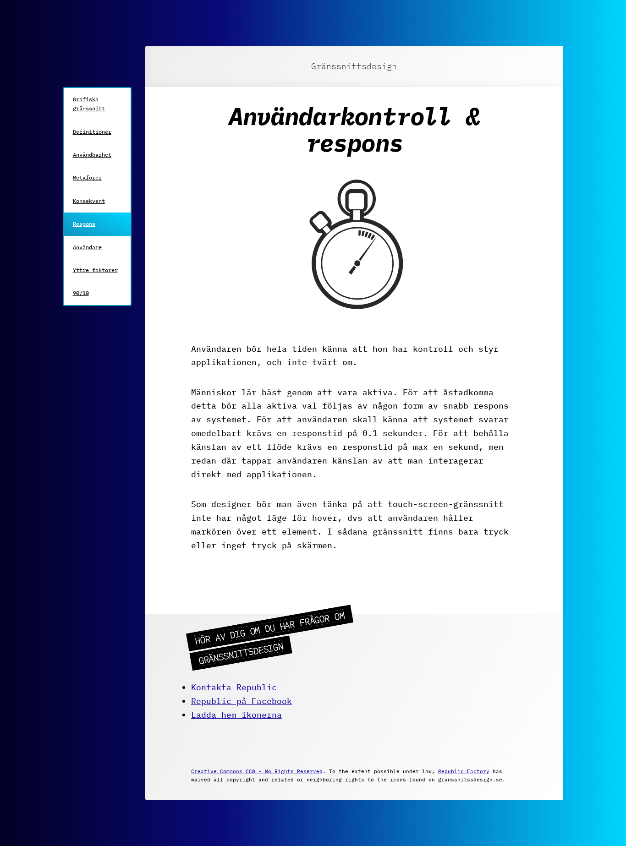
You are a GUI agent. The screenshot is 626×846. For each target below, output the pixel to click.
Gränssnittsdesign (354, 66)
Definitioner (92, 131)
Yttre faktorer (95, 270)
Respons (84, 223)
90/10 (81, 292)
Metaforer (87, 177)
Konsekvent (89, 200)
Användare (87, 247)
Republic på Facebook (241, 701)
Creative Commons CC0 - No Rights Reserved (257, 771)
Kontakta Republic (234, 687)
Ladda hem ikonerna (236, 715)
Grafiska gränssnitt (89, 104)
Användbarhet (92, 154)
